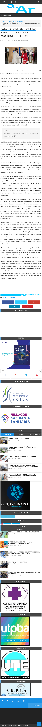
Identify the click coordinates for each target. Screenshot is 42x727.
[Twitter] (26, 376)
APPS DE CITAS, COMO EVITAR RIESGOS (22, 456)
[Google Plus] (16, 376)
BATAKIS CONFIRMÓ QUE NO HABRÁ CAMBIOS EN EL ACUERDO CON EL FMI (18, 32)
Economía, (25, 40)
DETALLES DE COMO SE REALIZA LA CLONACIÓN (25, 532)
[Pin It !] (27, 306)
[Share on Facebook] (8, 302)
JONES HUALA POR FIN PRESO (18, 438)
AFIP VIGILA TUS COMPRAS (17, 562)
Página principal (5, 21)
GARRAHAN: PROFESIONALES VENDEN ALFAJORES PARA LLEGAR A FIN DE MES (22, 475)
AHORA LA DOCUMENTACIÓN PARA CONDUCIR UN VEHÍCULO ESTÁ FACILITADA (24, 552)
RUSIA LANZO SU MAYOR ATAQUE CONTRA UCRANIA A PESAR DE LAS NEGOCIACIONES (23, 466)
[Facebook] (5, 376)
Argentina (13, 21)
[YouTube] (37, 376)
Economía (20, 21)
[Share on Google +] (34, 302)
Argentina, (19, 40)
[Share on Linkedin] (14, 306)
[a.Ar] (21, 8)
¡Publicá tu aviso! (8, 516)
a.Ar (3, 725)
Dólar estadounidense (9, 524)
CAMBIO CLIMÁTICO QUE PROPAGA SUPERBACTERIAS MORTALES (20, 542)
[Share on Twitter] (21, 302)
